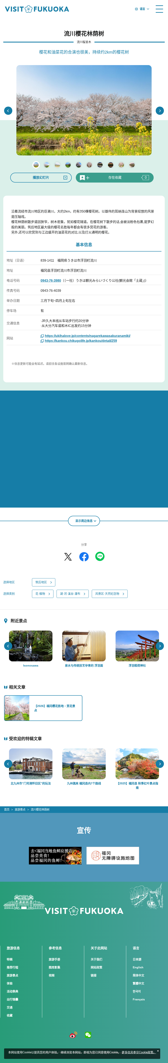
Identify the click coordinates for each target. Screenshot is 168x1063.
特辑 (9, 959)
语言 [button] (142, 8)
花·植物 (40, 593)
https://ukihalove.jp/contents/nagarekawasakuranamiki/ (87, 336)
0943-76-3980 (51, 280)
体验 (9, 983)
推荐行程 (12, 967)
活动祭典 (12, 991)
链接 (93, 975)
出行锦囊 (12, 999)
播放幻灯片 (41, 177)
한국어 (137, 991)
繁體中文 (138, 983)
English (138, 967)
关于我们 (96, 959)
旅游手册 (54, 959)
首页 (6, 809)
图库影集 (54, 967)
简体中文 (138, 975)
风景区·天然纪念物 (107, 593)
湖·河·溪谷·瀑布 (70, 593)
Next (160, 111)
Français (139, 999)
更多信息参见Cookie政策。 (139, 1052)
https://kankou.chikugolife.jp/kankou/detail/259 (81, 340)
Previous (8, 111)
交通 (9, 1007)
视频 (51, 975)
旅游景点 (20, 809)
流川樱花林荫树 (40, 809)
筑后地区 (41, 582)
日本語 (137, 959)
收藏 (9, 1015)
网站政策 (96, 967)
